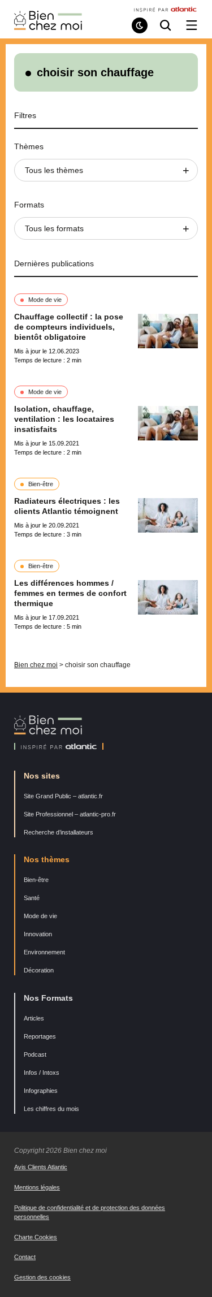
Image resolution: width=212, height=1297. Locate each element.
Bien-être (40, 484)
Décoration (39, 970)
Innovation (38, 934)
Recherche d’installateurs (58, 832)
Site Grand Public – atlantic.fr (63, 796)
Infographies (41, 1090)
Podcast (35, 1054)
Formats (29, 204)
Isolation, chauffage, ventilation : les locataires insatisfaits (64, 419)
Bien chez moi (36, 665)
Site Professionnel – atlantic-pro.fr (70, 814)
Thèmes (29, 146)
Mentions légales (37, 1187)
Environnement (44, 952)
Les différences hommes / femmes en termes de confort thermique (70, 593)
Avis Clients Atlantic (40, 1167)
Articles (34, 1018)
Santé (32, 897)
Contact (25, 1256)
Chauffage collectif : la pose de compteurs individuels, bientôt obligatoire (68, 326)
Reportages (40, 1036)
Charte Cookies (35, 1237)
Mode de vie (45, 299)
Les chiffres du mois (51, 1108)
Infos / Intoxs (41, 1072)
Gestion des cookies (42, 1277)
